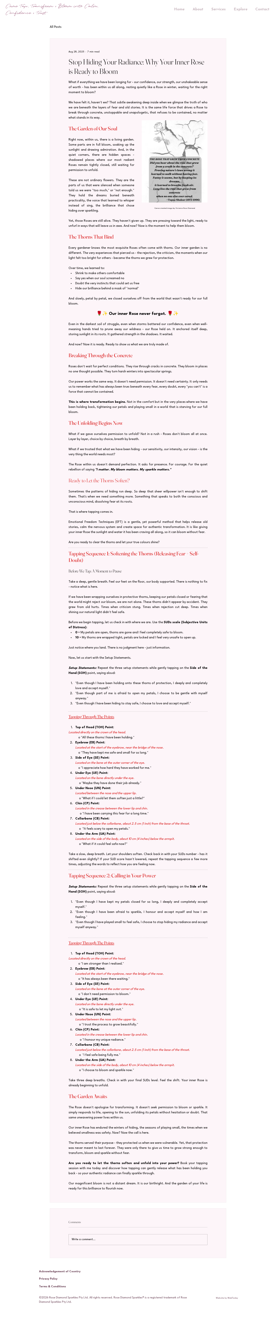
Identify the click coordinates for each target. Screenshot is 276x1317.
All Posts (55, 27)
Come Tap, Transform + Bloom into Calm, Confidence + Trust (52, 9)
